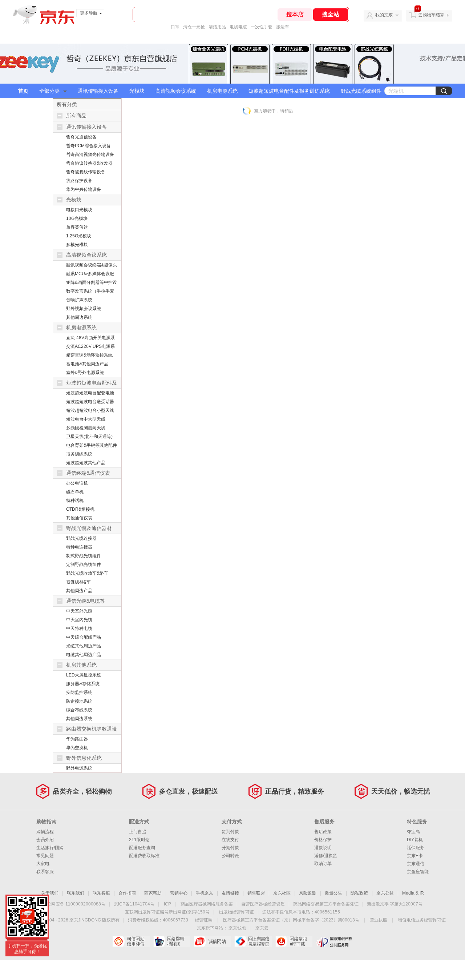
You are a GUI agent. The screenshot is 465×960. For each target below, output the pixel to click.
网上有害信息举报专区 (253, 941)
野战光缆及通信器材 (89, 528)
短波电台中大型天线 (85, 419)
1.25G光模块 (78, 235)
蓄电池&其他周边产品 (87, 363)
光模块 (137, 91)
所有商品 (76, 116)
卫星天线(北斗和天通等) (89, 436)
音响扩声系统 (79, 299)
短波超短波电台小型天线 (90, 410)
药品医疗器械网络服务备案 (207, 904)
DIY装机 (415, 839)
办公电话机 (77, 483)
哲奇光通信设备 (81, 137)
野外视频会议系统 (83, 308)
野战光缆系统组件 (361, 91)
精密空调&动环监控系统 (89, 355)
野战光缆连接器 (81, 538)
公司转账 (230, 855)
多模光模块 (77, 244)
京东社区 (282, 893)
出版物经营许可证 (236, 912)
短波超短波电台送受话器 (90, 401)
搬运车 (282, 26)
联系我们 (75, 893)
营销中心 (178, 893)
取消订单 (323, 863)
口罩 (175, 26)
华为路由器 (77, 739)
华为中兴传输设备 (83, 189)
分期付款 (230, 847)
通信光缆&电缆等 (85, 601)
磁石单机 (75, 491)
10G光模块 (77, 218)
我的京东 (384, 14)
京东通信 (415, 863)
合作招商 (127, 893)
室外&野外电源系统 (85, 372)
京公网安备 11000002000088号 (74, 904)
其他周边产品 (79, 590)
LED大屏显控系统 (83, 675)
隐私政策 (359, 893)
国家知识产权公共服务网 (334, 941)
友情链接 (230, 893)
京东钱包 (237, 928)
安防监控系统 (79, 692)
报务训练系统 (79, 454)
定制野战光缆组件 (83, 564)
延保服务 (415, 847)
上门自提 (137, 831)
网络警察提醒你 (171, 941)
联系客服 (45, 871)
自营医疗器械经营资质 (263, 904)
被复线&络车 (78, 582)
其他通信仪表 (79, 518)
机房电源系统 (222, 91)
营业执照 (378, 920)
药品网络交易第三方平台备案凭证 (326, 904)
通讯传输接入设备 (98, 91)
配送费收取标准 (144, 855)
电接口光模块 (79, 209)
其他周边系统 (79, 317)
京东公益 (385, 893)
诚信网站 (212, 941)
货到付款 (230, 831)
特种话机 (75, 500)
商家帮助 (153, 893)
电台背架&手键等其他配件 (91, 445)
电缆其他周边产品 (83, 654)
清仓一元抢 (194, 26)
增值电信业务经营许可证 (422, 920)
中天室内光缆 (79, 619)
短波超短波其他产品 (85, 462)
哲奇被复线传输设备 (85, 171)
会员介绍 (45, 839)
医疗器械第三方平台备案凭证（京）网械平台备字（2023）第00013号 (291, 920)
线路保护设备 (79, 180)
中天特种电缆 (79, 628)
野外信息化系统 (84, 758)
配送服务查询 (142, 847)
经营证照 (204, 920)
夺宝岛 (413, 831)
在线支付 (230, 839)
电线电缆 (238, 26)
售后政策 (323, 831)
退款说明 (323, 847)
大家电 (42, 863)
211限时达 (139, 839)
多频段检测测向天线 (85, 427)
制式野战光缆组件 (83, 555)
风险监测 (307, 893)
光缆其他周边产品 (83, 645)
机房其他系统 (81, 665)
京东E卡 (415, 855)
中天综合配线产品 (83, 637)
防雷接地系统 (79, 701)
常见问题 (45, 855)
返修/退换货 (325, 855)
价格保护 (323, 839)
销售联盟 (256, 893)
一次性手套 (261, 26)
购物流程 (45, 831)
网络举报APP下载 (293, 941)
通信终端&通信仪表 (88, 473)
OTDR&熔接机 (80, 509)
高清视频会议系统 (175, 91)
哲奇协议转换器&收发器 (89, 163)
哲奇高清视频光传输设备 (90, 154)
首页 (23, 91)
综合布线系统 (79, 709)
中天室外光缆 (79, 611)
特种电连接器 (79, 547)
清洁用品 (217, 26)
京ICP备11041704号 (134, 904)
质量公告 (333, 893)
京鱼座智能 (418, 871)
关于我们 (49, 893)
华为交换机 (77, 747)
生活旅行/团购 (50, 847)
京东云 (261, 928)
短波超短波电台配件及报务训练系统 (289, 91)
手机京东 (204, 893)
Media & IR (413, 893)
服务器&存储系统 (83, 683)
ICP (167, 904)
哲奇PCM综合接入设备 (88, 145)
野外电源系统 (79, 768)
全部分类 (49, 91)
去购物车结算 (431, 14)
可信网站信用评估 (131, 941)
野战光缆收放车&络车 (87, 573)
